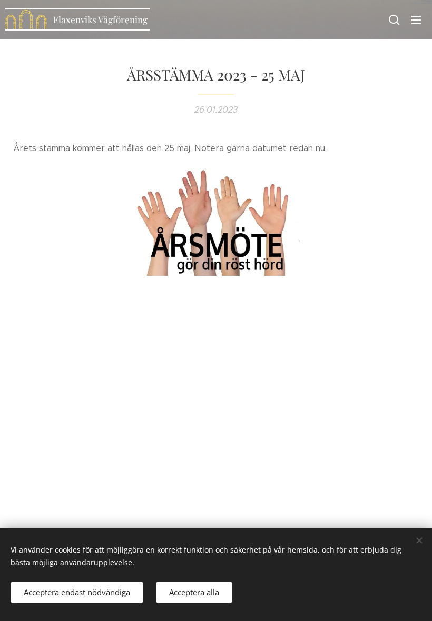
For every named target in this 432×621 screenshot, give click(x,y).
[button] (394, 19)
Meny (416, 19)
